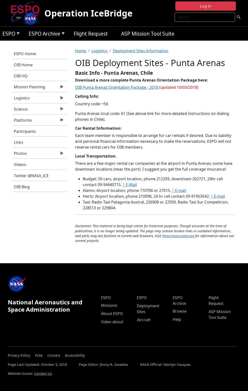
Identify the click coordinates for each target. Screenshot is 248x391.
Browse (179, 311)
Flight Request (91, 33)
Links (18, 142)
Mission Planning (29, 88)
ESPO (7, 34)
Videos (20, 164)
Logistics (21, 99)
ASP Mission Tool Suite (147, 33)
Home (80, 50)
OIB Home (23, 65)
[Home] (27, 13)
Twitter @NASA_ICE (31, 175)
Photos (20, 154)
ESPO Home (25, 53)
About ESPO (112, 313)
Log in (205, 6)
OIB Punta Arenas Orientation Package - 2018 (116, 87)
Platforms (22, 121)
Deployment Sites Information (140, 50)
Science (20, 110)
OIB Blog (22, 186)
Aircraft (144, 320)
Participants (25, 131)
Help (177, 319)
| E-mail (179, 190)
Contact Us (43, 373)
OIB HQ (21, 76)
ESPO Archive (43, 34)
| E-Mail (130, 184)
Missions (109, 305)
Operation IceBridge (88, 13)
